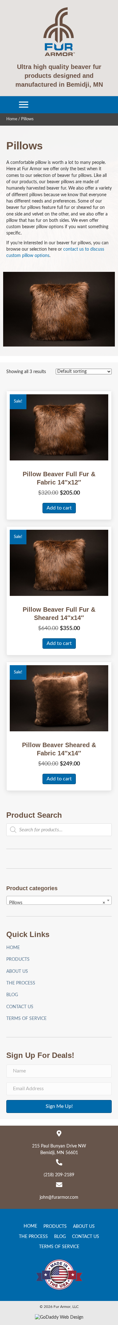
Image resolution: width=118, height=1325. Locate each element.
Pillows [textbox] (57, 903)
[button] (23, 105)
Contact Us (19, 1007)
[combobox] (59, 900)
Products (18, 959)
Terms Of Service (26, 1018)
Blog (12, 995)
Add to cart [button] (59, 507)
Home (11, 119)
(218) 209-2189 (59, 1175)
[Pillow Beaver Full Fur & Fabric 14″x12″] (59, 427)
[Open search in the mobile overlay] (59, 829)
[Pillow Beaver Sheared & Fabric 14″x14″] (59, 698)
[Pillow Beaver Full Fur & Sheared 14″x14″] (59, 562)
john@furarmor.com (59, 1197)
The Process (20, 983)
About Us (17, 971)
